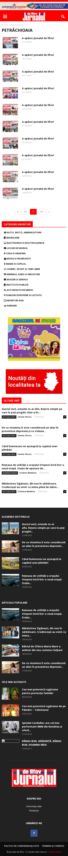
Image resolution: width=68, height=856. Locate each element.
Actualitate (9, 417)
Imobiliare (12, 237)
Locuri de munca (17, 248)
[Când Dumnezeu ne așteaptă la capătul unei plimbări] (10, 563)
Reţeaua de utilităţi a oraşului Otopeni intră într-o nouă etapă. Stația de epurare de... (33, 466)
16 (25, 211)
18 (41, 211)
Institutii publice (17, 284)
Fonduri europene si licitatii (23, 295)
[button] (63, 16)
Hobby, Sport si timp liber (23, 269)
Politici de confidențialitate (21, 845)
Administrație (10, 473)
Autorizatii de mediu (19, 289)
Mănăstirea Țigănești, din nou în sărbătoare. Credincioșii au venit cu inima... (44, 632)
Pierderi (11, 305)
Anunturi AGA (15, 300)
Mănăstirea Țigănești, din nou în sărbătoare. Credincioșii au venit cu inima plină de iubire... (30, 485)
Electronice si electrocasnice (25, 242)
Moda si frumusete (18, 258)
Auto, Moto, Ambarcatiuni (23, 232)
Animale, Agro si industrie (23, 274)
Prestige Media (54, 851)
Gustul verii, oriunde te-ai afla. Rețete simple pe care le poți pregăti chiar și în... (32, 410)
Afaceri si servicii (17, 279)
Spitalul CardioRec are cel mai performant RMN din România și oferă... (42, 726)
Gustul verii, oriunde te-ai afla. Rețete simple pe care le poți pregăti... (43, 527)
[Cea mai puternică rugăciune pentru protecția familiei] (10, 694)
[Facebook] (34, 833)
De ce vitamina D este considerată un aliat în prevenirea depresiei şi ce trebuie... (30, 429)
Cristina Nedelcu (28, 472)
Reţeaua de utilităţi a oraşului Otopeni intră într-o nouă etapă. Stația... (42, 579)
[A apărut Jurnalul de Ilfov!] (10, 42)
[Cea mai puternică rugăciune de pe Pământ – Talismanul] (10, 710)
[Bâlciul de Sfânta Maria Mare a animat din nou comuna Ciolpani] (10, 651)
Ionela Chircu (25, 416)
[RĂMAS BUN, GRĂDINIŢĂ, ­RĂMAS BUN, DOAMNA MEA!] (10, 745)
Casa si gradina (16, 253)
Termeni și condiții (53, 845)
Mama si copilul (15, 263)
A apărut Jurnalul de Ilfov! (38, 38)
